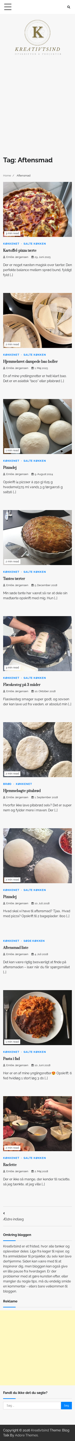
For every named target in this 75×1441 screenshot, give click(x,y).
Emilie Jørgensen (17, 257)
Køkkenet (11, 243)
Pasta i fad (11, 1059)
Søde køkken (34, 940)
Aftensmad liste (15, 948)
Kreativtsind (40, 1430)
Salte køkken (35, 243)
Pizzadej (9, 467)
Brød (7, 784)
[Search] (69, 7)
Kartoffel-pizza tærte (19, 250)
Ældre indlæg (13, 1219)
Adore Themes (26, 1435)
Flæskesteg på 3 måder (21, 685)
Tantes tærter (14, 579)
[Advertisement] (37, 102)
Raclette (10, 1165)
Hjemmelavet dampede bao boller (30, 361)
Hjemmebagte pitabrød (22, 791)
